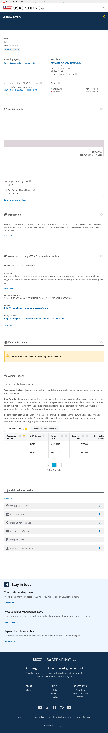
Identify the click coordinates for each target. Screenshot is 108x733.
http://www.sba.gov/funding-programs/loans (26, 307)
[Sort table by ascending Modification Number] (24, 435)
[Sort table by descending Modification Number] (24, 436)
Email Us (54, 697)
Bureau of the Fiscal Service (80, 695)
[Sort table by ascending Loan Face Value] (87, 435)
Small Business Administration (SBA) (20, 63)
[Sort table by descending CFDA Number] (43, 436)
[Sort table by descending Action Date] (66, 436)
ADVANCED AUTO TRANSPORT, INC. (66, 63)
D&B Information (84, 717)
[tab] (17, 429)
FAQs (55, 690)
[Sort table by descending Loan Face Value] (87, 436)
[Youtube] (40, 707)
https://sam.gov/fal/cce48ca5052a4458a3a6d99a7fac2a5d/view (34, 318)
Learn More (9, 621)
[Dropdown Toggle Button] (104, 17)
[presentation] (12, 49)
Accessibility (23, 717)
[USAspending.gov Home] (24, 8)
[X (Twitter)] (47, 707)
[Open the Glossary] (5, 42)
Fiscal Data (80, 690)
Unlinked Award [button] (12, 49)
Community (55, 693)
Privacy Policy (38, 717)
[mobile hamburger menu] (101, 8)
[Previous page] (48, 465)
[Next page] (59, 465)
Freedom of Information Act (60, 717)
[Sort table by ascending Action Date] (66, 435)
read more (8, 235)
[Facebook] (54, 707)
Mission (29, 690)
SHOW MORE (9, 325)
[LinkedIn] (69, 707)
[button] (54, 506)
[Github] (61, 707)
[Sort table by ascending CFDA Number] (43, 435)
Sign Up (8, 641)
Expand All (8, 498)
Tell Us (7, 602)
